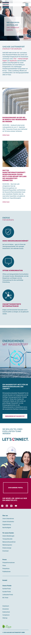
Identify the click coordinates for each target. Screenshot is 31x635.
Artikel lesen (6, 135)
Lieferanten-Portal (7, 594)
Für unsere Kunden (8, 533)
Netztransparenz (7, 545)
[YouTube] (16, 506)
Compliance (5, 615)
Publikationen (6, 571)
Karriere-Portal (6, 588)
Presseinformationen (8, 562)
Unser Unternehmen (8, 518)
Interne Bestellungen (8, 536)
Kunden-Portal (6, 591)
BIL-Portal (5, 597)
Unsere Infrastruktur (8, 521)
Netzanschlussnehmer (8, 542)
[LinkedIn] (7, 506)
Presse (4, 559)
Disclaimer (5, 609)
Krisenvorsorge (6, 548)
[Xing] (11, 506)
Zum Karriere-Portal (15, 487)
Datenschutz (6, 612)
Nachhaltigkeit (6, 527)
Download (5, 551)
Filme (4, 565)
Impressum (5, 606)
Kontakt (4, 580)
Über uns (5, 515)
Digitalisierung (6, 524)
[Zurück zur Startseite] (5, 5)
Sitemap (4, 618)
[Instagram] (2, 506)
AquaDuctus (13, 60)
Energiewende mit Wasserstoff (15, 416)
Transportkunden (7, 539)
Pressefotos (5, 568)
